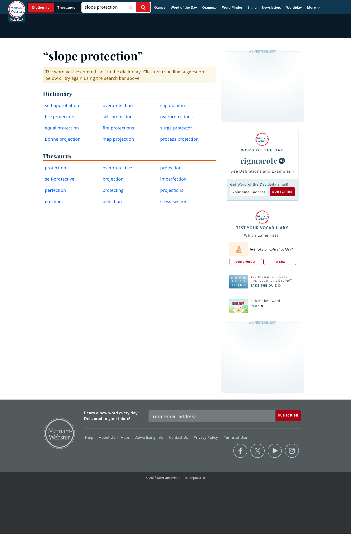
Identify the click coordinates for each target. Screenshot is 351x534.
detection (112, 201)
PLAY (255, 306)
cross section (173, 201)
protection (55, 168)
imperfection (173, 179)
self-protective (59, 179)
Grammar (209, 7)
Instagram (292, 451)
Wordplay (294, 7)
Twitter (257, 451)
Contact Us (179, 437)
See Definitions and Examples (261, 171)
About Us (107, 437)
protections (172, 168)
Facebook (240, 451)
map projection (118, 139)
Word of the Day (184, 7)
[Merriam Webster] (262, 139)
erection (53, 201)
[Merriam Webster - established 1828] (16, 6)
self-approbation (62, 105)
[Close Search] (130, 7)
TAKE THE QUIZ (264, 285)
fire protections (118, 128)
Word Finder (232, 7)
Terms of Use (235, 437)
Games (159, 7)
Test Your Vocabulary (262, 227)
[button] (314, 7)
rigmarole (259, 160)
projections (171, 190)
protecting (113, 190)
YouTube (275, 451)
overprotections (176, 116)
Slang (252, 7)
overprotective (117, 168)
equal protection (62, 128)
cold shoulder (245, 261)
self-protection (118, 116)
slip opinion (172, 105)
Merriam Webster (59, 433)
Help (89, 437)
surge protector (176, 128)
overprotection (118, 105)
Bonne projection (62, 139)
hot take (280, 261)
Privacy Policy (206, 437)
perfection (55, 190)
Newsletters (271, 7)
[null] (282, 161)
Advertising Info (150, 437)
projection (113, 179)
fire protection (59, 116)
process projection (179, 139)
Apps (126, 437)
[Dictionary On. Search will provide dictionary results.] (54, 7)
